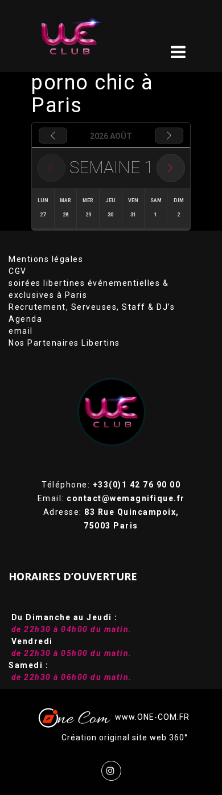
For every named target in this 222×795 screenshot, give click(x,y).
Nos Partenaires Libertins (64, 342)
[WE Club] (86, 36)
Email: (111, 498)
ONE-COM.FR (163, 717)
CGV (18, 271)
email (21, 330)
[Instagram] (111, 771)
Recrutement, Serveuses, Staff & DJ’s (92, 307)
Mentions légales (46, 259)
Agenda (25, 318)
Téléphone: (111, 484)
